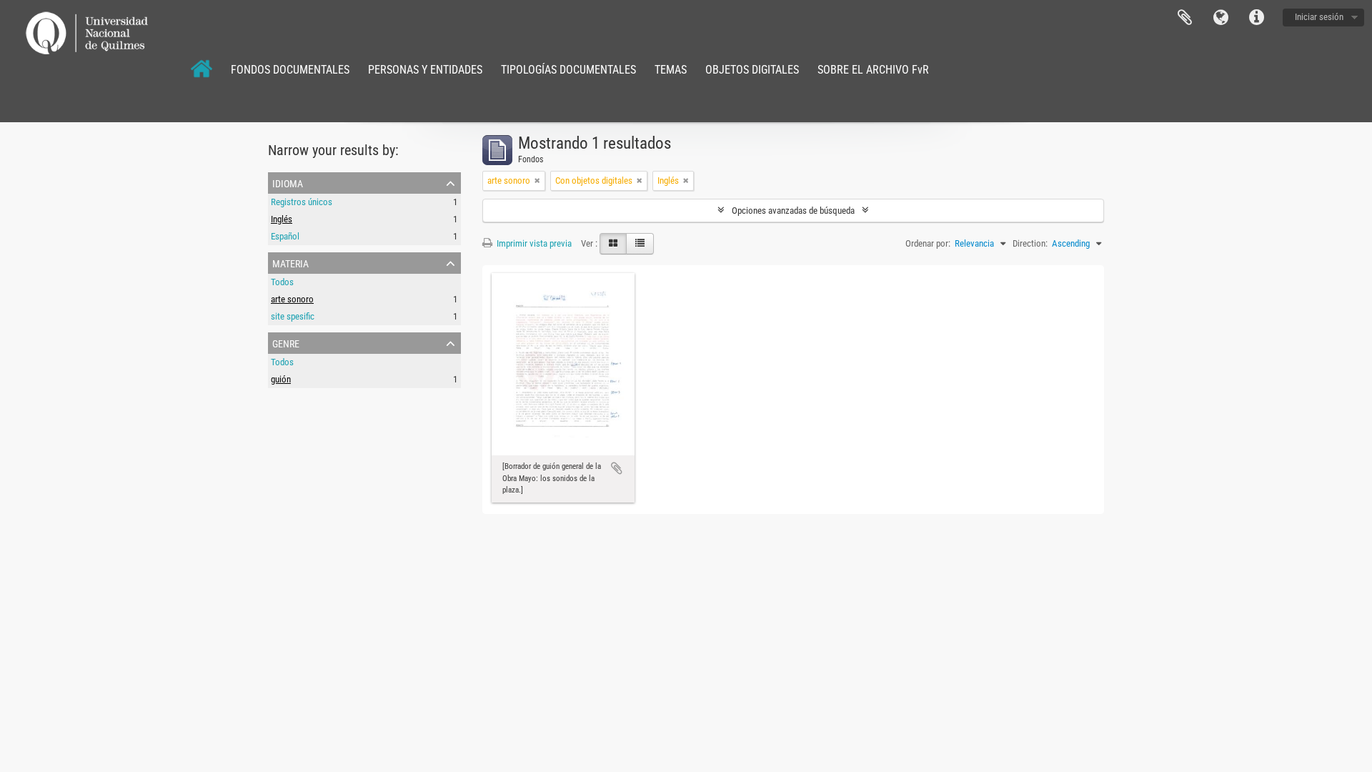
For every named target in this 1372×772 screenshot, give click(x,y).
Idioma (1220, 18)
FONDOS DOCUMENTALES (290, 69)
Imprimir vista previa (533, 243)
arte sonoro (292, 299)
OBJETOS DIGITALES (752, 69)
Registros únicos (301, 202)
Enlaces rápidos (1256, 18)
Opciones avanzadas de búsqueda (793, 210)
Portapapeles (1185, 18)
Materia (290, 262)
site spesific (292, 316)
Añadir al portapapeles (617, 468)
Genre (285, 342)
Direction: (1030, 243)
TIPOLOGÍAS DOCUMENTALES (568, 69)
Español (285, 236)
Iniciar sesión (1319, 16)
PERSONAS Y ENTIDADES (425, 69)
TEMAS (671, 69)
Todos (282, 282)
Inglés (281, 219)
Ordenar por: (927, 243)
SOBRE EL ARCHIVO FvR (873, 69)
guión (281, 379)
